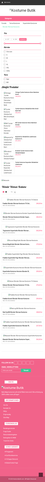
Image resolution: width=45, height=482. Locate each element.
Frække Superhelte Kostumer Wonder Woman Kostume (21, 326)
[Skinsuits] (5, 180)
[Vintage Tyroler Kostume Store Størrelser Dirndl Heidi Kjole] (9, 99)
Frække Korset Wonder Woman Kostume (16, 298)
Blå (7, 82)
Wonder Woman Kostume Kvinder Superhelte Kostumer (21, 217)
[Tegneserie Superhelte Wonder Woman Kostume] (22, 227)
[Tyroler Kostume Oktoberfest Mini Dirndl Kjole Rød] (9, 114)
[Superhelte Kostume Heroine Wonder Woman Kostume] (22, 267)
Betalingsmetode (9, 428)
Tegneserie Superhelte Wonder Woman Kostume (19, 230)
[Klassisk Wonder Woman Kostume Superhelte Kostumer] (22, 335)
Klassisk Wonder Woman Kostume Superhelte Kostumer (21, 339)
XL (7, 64)
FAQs (5, 411)
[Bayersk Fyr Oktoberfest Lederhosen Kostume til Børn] (9, 142)
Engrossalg (7, 414)
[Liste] (6, 192)
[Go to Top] (41, 475)
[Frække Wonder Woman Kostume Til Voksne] (22, 199)
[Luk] (38, 477)
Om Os (5, 405)
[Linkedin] (28, 363)
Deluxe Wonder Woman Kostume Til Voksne (17, 285)
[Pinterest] (32, 363)
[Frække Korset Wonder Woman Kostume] (22, 295)
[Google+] (24, 363)
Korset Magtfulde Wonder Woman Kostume (17, 244)
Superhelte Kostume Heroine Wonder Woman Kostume (21, 271)
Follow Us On (7, 363)
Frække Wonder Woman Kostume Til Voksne (17, 203)
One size (9, 51)
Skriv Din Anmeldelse (9, 205)
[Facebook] (15, 363)
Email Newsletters (10, 367)
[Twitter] (19, 363)
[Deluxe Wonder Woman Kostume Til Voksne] (22, 281)
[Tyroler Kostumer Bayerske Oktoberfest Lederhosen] (9, 168)
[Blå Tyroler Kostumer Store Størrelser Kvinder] (9, 128)
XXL (7, 68)
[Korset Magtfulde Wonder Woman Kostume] (22, 240)
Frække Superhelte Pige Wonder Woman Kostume (19, 258)
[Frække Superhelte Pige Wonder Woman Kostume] (22, 254)
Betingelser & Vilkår (9, 438)
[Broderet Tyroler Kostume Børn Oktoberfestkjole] (9, 155)
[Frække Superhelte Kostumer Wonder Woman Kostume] (22, 322)
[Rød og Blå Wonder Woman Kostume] (22, 308)
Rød (7, 79)
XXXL (8, 71)
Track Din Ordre (8, 441)
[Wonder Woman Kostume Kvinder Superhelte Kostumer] (22, 213)
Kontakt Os (7, 408)
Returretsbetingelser (10, 434)
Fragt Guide (7, 431)
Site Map (6, 417)
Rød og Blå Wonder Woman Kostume (15, 312)
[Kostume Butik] (22, 10)
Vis (12, 192)
